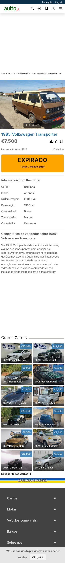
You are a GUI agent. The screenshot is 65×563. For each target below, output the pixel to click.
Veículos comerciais (22, 520)
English (58, 2)
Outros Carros (14, 337)
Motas (12, 509)
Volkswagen (21, 73)
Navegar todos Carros (14, 473)
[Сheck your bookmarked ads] (46, 8)
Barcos (12, 531)
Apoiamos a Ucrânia (32, 480)
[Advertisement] (32, 43)
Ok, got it (37, 557)
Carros (5, 73)
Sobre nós (14, 542)
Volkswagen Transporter (46, 73)
